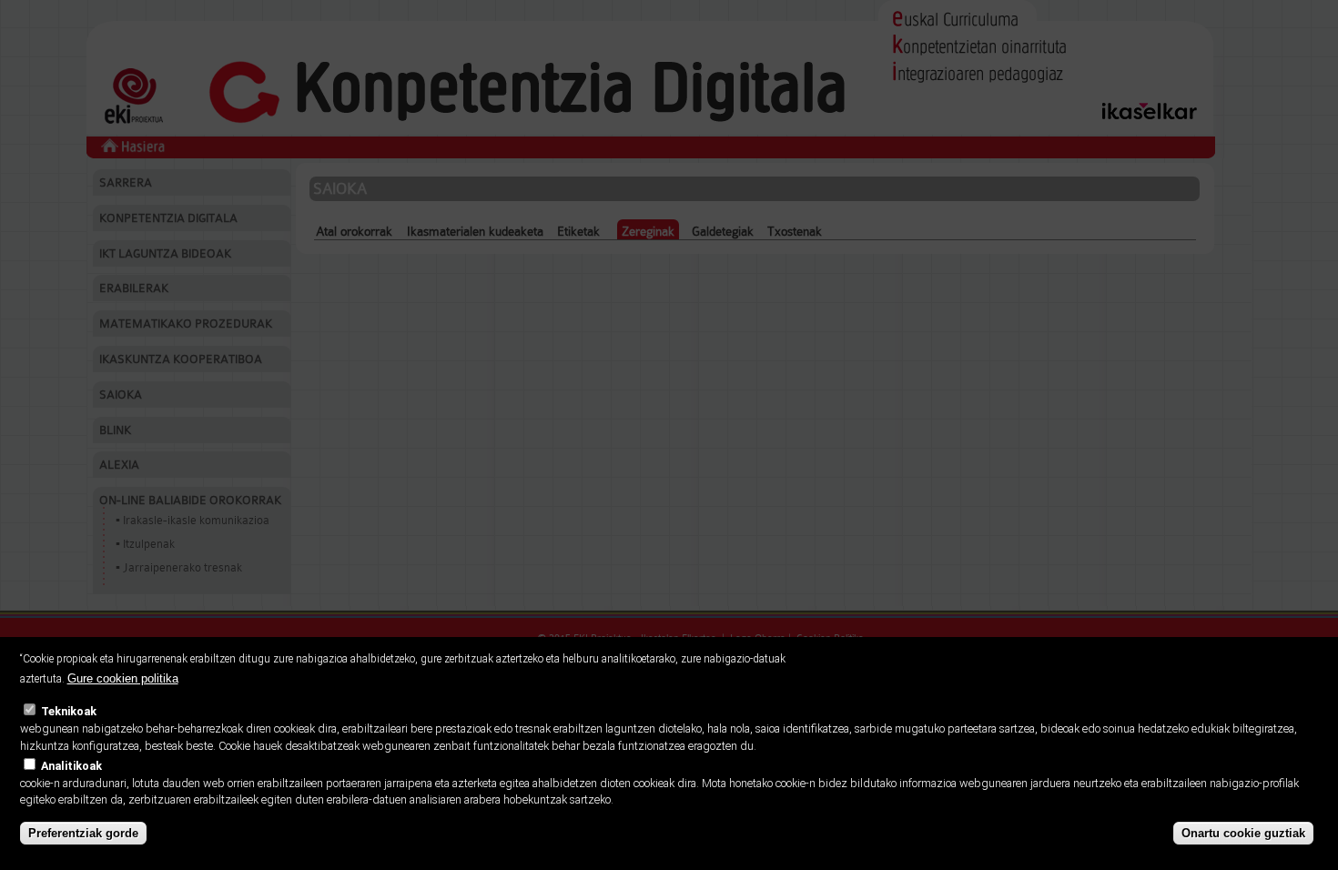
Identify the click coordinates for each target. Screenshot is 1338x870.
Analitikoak (71, 766)
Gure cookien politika (122, 678)
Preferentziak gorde (83, 833)
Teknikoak (68, 711)
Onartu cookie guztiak (1243, 833)
